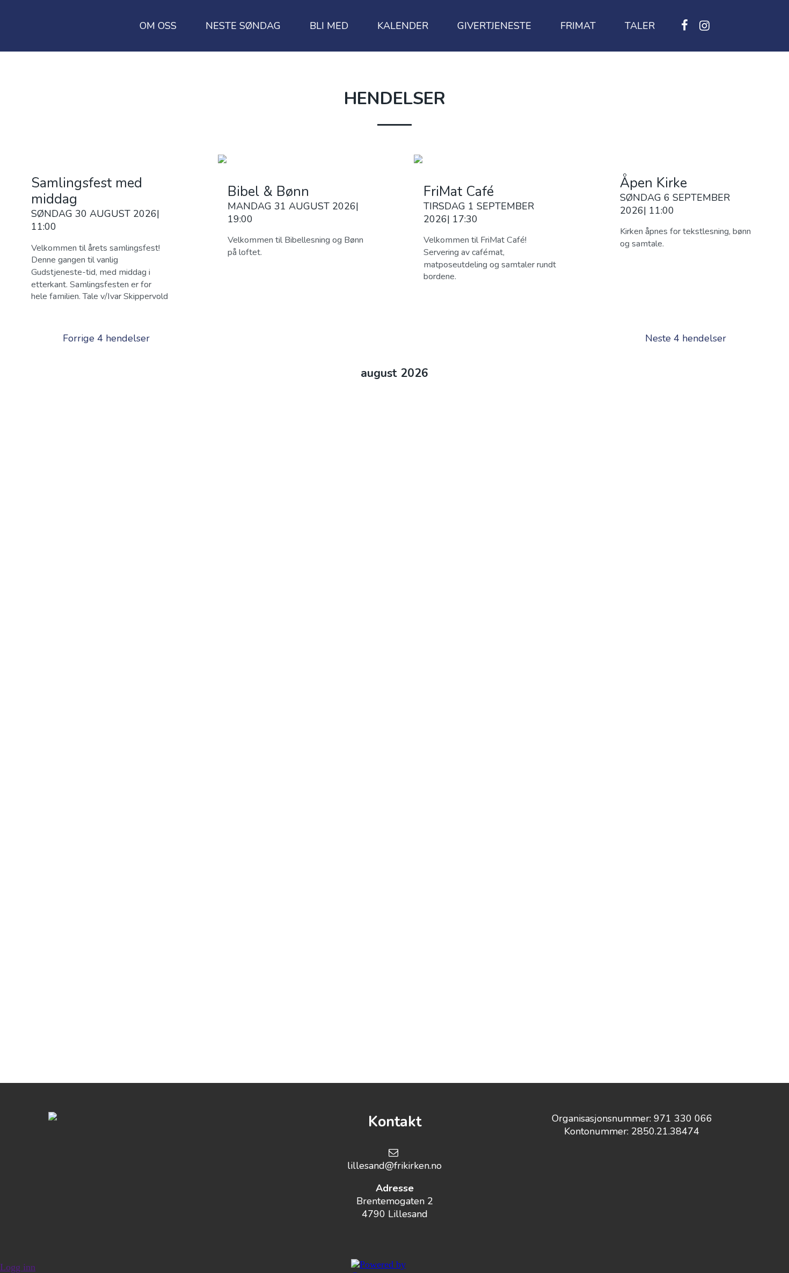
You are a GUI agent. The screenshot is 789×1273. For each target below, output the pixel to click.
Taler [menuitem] (640, 25)
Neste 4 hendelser (685, 338)
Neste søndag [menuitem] (243, 25)
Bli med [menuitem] (329, 25)
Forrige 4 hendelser (106, 338)
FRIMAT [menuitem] (578, 25)
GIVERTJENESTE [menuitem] (494, 25)
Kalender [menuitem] (402, 25)
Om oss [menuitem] (158, 25)
